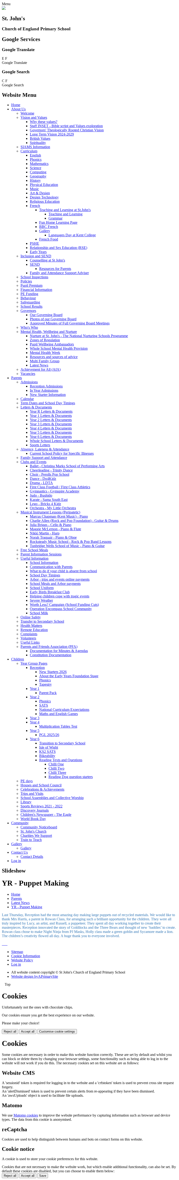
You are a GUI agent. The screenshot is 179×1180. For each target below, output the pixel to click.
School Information (44, 563)
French (35, 206)
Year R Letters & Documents (51, 411)
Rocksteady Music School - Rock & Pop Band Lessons (70, 542)
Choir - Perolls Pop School (49, 474)
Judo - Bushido (41, 495)
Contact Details (32, 857)
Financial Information (36, 290)
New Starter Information (48, 395)
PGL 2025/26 (49, 735)
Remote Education (34, 630)
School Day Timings (45, 575)
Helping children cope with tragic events (59, 596)
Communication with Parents (51, 567)
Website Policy (22, 960)
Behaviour (28, 298)
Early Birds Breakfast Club (50, 592)
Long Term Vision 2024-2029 (52, 134)
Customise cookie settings (57, 1031)
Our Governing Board (46, 315)
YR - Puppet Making (26, 907)
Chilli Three (57, 773)
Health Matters (31, 626)
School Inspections (34, 277)
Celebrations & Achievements (42, 789)
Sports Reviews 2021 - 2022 (41, 806)
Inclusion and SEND (36, 256)
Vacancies (28, 374)
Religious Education (45, 201)
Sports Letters (40, 445)
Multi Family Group (44, 361)
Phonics (35, 159)
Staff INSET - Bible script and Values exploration (66, 126)
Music (34, 189)
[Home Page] (4, 8)
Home (15, 105)
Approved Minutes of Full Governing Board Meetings (70, 323)
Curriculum (29, 151)
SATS (43, 705)
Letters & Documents (36, 407)
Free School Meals (34, 550)
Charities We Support (36, 836)
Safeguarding (30, 302)
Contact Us (19, 852)
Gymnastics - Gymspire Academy (54, 491)
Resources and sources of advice (54, 357)
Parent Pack (48, 693)
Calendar (27, 399)
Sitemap (17, 952)
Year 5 (34, 731)
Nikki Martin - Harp (44, 533)
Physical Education (44, 185)
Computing (38, 172)
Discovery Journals (35, 810)
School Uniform (42, 588)
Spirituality (38, 143)
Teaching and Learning (65, 214)
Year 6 (34, 739)
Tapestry (45, 684)
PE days (27, 781)
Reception (37, 668)
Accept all (27, 1031)
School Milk (39, 613)
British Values (40, 138)
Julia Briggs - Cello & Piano (50, 525)
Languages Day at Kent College (72, 235)
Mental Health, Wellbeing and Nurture (49, 332)
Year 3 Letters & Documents (51, 424)
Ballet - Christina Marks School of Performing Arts (67, 466)
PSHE (34, 243)
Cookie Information (25, 956)
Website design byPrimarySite (34, 976)
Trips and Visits (32, 794)
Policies (26, 281)
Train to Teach (31, 840)
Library (26, 802)
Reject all (10, 1031)
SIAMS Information (35, 147)
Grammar (55, 218)
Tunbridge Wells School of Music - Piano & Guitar (67, 546)
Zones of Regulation (45, 340)
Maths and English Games (58, 714)
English (35, 155)
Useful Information (34, 558)
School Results (31, 306)
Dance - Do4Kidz (43, 479)
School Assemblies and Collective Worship (52, 798)
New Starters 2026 (53, 672)
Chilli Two (56, 768)
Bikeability (47, 756)
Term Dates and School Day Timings (48, 403)
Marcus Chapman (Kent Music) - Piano (59, 516)
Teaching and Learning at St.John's (65, 210)
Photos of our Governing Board (53, 319)
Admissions (29, 382)
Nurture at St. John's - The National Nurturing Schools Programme (79, 336)
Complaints (29, 634)
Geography (38, 176)
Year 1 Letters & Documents (51, 416)
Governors (28, 311)
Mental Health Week (45, 353)
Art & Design (40, 193)
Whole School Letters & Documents (56, 441)
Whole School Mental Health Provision (59, 348)
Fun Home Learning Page (58, 222)
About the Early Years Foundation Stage (68, 676)
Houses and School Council (41, 785)
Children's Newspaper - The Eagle (46, 815)
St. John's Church (33, 831)
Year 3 (34, 718)
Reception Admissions (46, 386)
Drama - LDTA (41, 483)
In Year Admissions (44, 390)
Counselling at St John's (47, 260)
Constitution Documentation (50, 655)
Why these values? (43, 122)
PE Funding (29, 294)
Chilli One (56, 764)
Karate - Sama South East (49, 500)
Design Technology (44, 197)
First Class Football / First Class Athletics (60, 487)
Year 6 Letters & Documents (51, 437)
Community (20, 823)
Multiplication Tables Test (58, 726)
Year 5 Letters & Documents (51, 432)
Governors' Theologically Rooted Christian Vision (67, 130)
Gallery (44, 231)
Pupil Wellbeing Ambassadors (52, 344)
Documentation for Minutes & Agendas (59, 651)
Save (42, 1175)
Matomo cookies (26, 1115)
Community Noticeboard (39, 827)
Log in (16, 861)
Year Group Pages (34, 663)
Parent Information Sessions (41, 554)
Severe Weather (41, 600)
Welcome (27, 113)
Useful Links (30, 642)
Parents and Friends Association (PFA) (49, 647)
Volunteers (28, 638)
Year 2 (34, 697)
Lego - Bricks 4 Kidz (45, 504)
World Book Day (33, 819)
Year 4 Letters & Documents (51, 428)
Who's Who (29, 327)
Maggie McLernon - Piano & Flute (55, 529)
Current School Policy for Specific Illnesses (62, 453)
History (35, 180)
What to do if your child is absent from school (63, 571)
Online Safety (31, 617)
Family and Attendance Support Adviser (59, 273)
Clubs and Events (33, 462)
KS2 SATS (47, 752)
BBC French (48, 227)
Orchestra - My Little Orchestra (53, 508)
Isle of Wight (48, 747)
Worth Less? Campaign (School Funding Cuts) (64, 605)
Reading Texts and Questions (60, 760)
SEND (35, 264)
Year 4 (34, 722)
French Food (48, 239)
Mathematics (39, 164)
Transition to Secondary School (62, 743)
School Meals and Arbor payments (55, 584)
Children (17, 659)
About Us (18, 109)
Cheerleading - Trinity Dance (51, 470)
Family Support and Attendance (44, 458)
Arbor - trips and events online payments (60, 579)
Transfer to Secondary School (42, 621)
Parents (16, 378)
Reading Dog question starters (70, 777)
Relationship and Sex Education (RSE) (58, 248)
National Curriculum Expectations (64, 710)
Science (35, 168)
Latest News (39, 365)
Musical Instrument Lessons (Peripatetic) (50, 512)
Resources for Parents (55, 269)
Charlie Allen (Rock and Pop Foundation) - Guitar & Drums (74, 521)
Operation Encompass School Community (61, 609)
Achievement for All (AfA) (41, 369)
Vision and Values (34, 117)
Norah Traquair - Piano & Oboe (53, 537)
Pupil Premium (31, 285)
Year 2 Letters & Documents (51, 420)
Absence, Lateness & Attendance (45, 449)
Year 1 (34, 689)
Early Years (38, 252)
